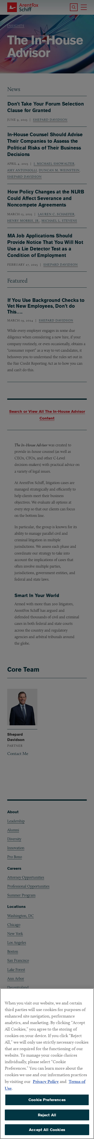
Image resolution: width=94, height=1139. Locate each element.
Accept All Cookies (47, 1129)
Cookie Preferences (47, 1099)
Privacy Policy (46, 1081)
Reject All (47, 1115)
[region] (47, 1063)
